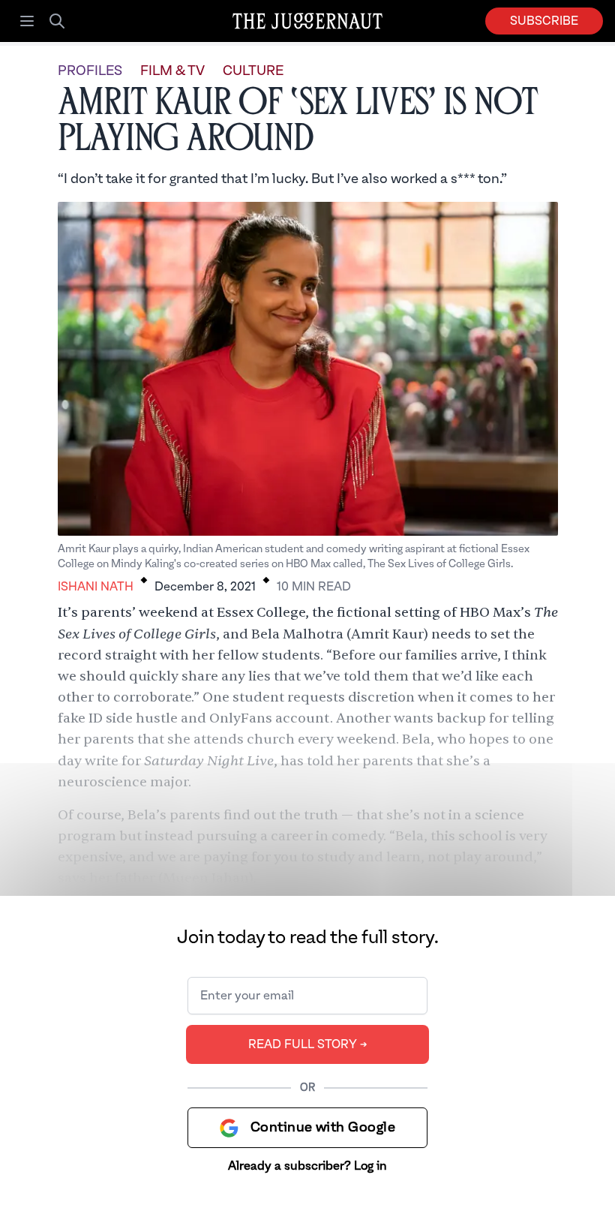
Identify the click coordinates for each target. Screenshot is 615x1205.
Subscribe (544, 21)
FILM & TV (172, 71)
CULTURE (253, 71)
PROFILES (90, 71)
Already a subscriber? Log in (307, 1166)
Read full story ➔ (308, 1044)
